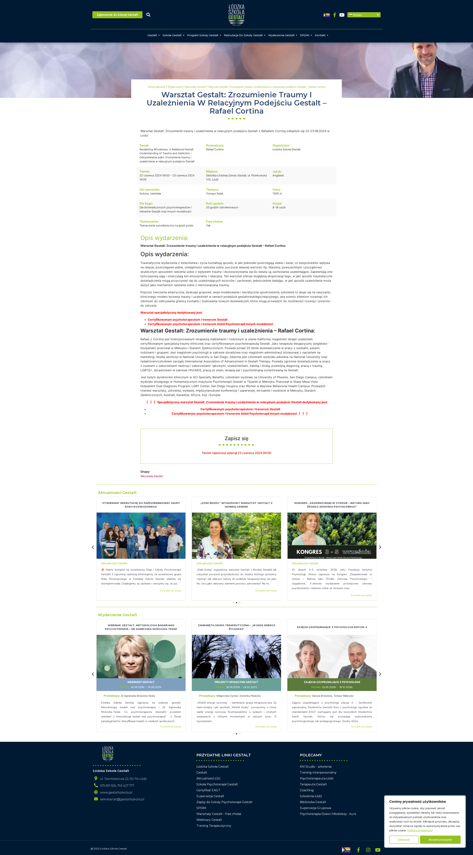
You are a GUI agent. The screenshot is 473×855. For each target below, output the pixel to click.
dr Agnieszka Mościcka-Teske (138, 695)
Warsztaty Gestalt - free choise (218, 814)
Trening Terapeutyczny (213, 825)
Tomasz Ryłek (214, 193)
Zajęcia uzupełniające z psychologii (332, 682)
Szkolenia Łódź (311, 796)
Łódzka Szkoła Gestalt (286, 149)
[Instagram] (368, 850)
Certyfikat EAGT (208, 790)
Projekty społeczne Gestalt (236, 682)
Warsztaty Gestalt (151, 476)
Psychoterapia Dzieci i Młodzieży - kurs (328, 814)
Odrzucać (404, 839)
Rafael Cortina (215, 149)
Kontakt (320, 35)
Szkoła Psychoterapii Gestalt (217, 784)
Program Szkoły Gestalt (202, 35)
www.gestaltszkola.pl (116, 792)
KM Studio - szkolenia (315, 766)
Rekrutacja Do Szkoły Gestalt (243, 35)
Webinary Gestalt (141, 682)
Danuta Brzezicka (322, 695)
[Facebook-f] (334, 14)
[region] (425, 822)
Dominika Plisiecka (250, 695)
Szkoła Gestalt (172, 35)
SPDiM (304, 35)
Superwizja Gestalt (210, 796)
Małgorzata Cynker (227, 695)
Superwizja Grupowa (315, 808)
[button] (364, 14)
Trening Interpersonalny (318, 772)
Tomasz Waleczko (344, 695)
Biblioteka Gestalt (313, 802)
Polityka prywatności (420, 830)
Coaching (307, 790)
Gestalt (152, 35)
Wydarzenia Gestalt (281, 35)
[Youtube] (342, 14)
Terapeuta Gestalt (313, 784)
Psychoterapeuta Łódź (316, 778)
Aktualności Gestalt (117, 492)
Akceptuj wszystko (440, 839)
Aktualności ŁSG (208, 778)
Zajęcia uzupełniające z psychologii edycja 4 (332, 627)
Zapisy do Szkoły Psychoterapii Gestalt (224, 802)
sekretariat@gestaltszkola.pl (122, 799)
